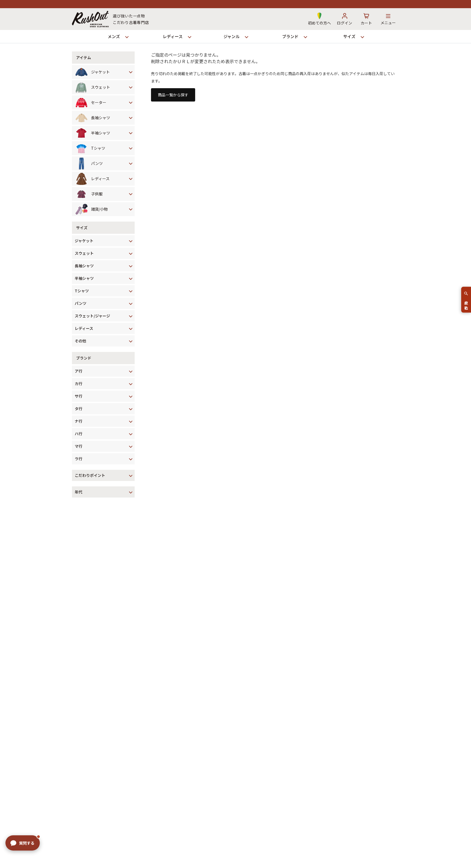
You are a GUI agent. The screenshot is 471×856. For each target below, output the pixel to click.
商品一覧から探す (173, 94)
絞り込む (466, 303)
